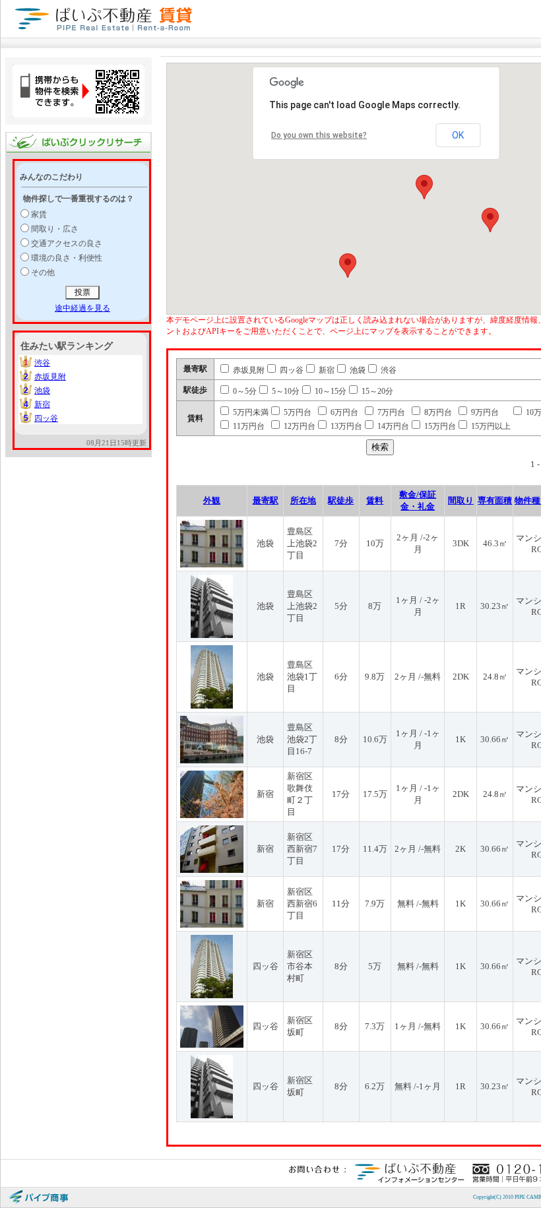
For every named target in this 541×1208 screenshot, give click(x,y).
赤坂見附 (50, 376)
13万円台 (345, 426)
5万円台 (296, 412)
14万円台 (392, 426)
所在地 (303, 500)
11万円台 (248, 426)
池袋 (42, 390)
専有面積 (495, 500)
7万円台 (390, 412)
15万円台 (439, 426)
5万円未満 (250, 412)
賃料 (374, 500)
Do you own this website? (319, 135)
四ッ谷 (46, 418)
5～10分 (285, 391)
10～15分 (329, 391)
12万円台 (298, 426)
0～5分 (244, 391)
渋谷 (42, 362)
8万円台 (437, 412)
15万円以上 (490, 426)
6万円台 (343, 412)
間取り (461, 500)
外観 (211, 500)
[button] (424, 187)
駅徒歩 (341, 500)
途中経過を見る (82, 308)
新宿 (42, 404)
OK (458, 135)
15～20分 (376, 391)
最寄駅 (265, 500)
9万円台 (484, 412)
